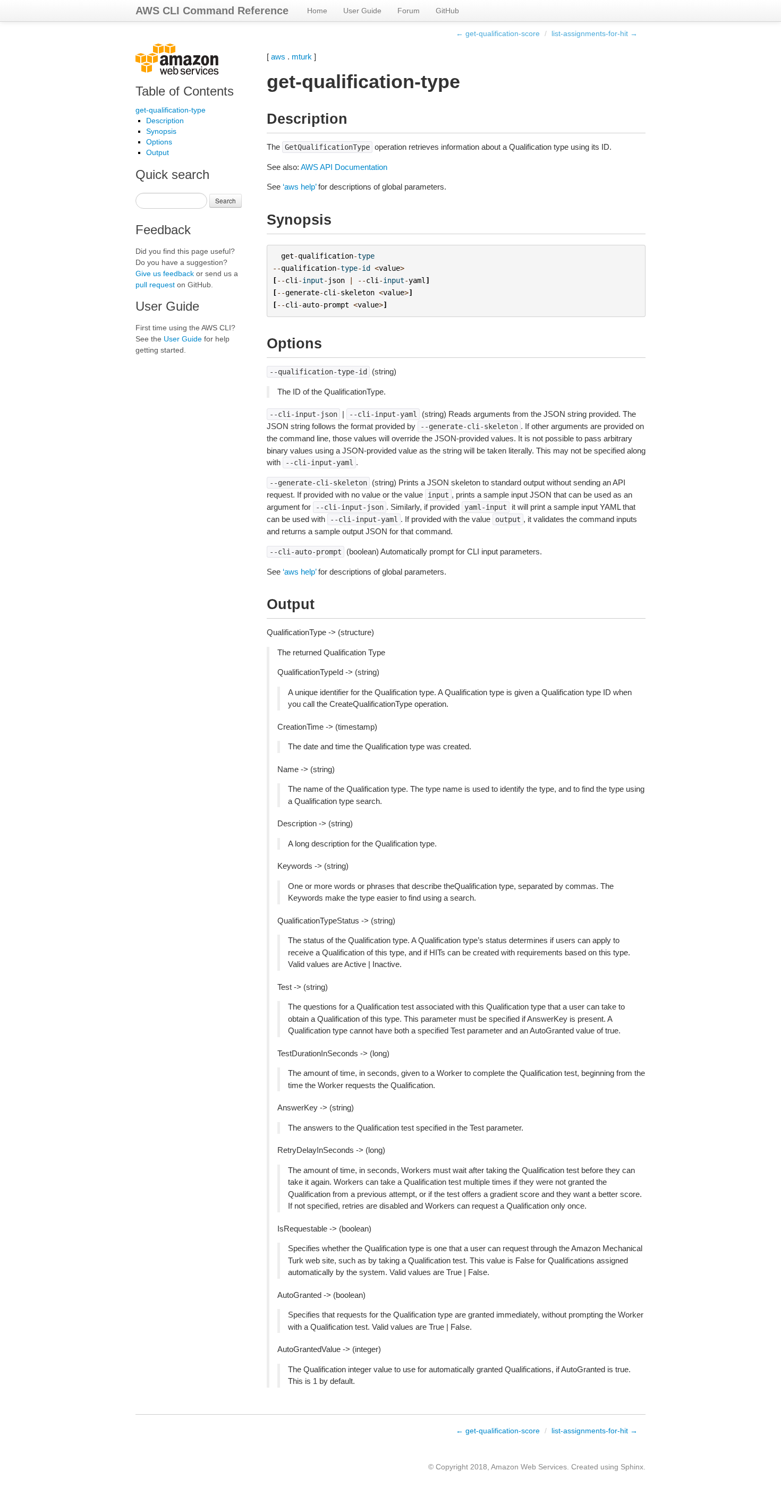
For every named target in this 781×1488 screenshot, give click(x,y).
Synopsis (161, 131)
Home (317, 10)
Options (159, 142)
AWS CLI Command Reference (211, 10)
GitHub (447, 10)
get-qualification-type (170, 110)
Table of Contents (184, 91)
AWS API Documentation (344, 167)
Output (157, 152)
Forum (408, 10)
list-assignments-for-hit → (594, 33)
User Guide (362, 10)
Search (225, 200)
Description (165, 120)
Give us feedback (164, 273)
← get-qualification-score (498, 33)
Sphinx (632, 1467)
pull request (155, 284)
